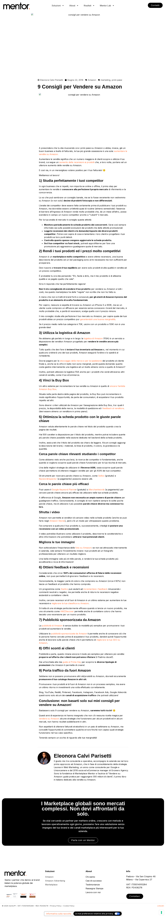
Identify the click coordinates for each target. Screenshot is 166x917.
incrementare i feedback (95, 589)
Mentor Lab (105, 5)
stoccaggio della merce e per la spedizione (81, 360)
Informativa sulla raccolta (58, 913)
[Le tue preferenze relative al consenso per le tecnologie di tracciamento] (161, 912)
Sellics (101, 475)
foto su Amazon (83, 547)
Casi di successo (94, 880)
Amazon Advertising (55, 880)
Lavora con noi (93, 892)
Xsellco (64, 589)
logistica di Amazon (93, 338)
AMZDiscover (67, 611)
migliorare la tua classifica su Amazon (70, 603)
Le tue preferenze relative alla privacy (94, 913)
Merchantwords (97, 489)
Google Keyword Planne (64, 489)
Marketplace (51, 884)
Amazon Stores (57, 521)
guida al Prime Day (72, 662)
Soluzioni (56, 5)
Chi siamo (90, 877)
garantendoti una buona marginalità (97, 319)
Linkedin (160, 906)
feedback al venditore (113, 408)
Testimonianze (93, 884)
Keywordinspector (48, 479)
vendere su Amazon (49, 718)
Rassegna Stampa (94, 888)
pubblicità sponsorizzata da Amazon (69, 633)
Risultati (87, 5)
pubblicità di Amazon (52, 625)
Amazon (92, 80)
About (72, 5)
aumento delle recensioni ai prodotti (76, 162)
